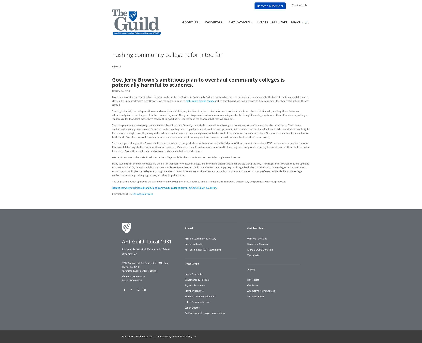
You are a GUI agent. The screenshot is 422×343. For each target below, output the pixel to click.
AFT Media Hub (255, 296)
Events (262, 22)
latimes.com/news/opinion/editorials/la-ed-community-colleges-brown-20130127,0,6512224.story (164, 187)
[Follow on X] (137, 290)
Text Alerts (253, 255)
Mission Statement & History (200, 238)
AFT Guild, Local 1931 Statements (203, 249)
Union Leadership (194, 244)
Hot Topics (253, 279)
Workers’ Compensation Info (200, 296)
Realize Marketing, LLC (184, 336)
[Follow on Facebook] (124, 290)
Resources (213, 22)
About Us (190, 22)
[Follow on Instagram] (144, 290)
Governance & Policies (197, 279)
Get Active (252, 285)
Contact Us (299, 5)
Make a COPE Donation (260, 249)
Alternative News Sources (261, 290)
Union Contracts (193, 274)
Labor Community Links (197, 302)
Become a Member (270, 6)
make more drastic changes (201, 101)
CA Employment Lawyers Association (205, 313)
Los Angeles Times (143, 193)
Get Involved (239, 22)
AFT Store (279, 22)
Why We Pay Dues (257, 238)
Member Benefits (194, 290)
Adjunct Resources (195, 285)
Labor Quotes (192, 307)
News (295, 22)
